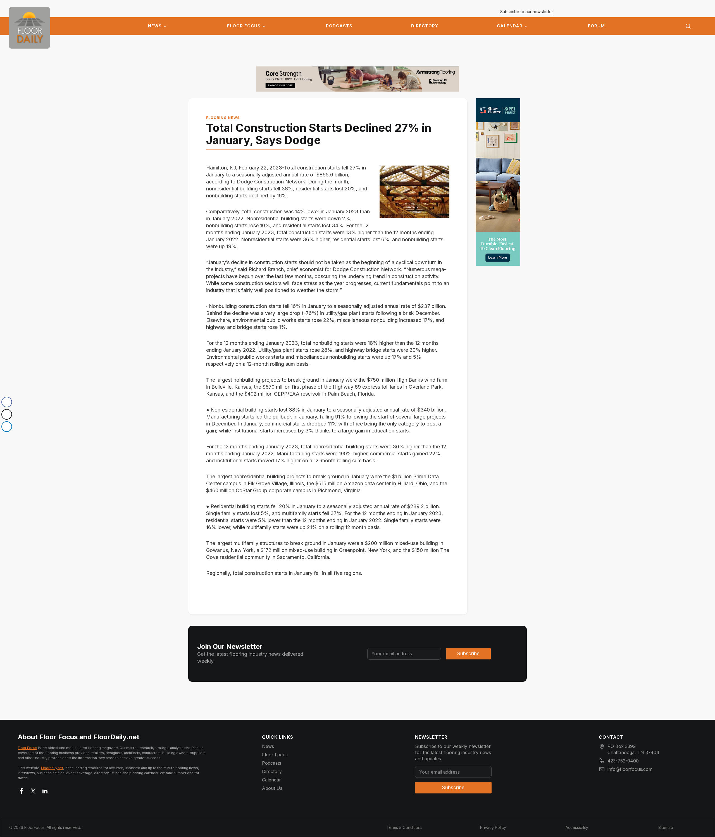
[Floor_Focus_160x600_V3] (357, 79)
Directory (424, 25)
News (155, 25)
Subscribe (468, 653)
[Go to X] (33, 790)
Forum (596, 25)
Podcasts (339, 25)
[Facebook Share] (6, 402)
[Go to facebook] (21, 790)
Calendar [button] (510, 25)
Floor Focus (244, 25)
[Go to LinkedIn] (45, 790)
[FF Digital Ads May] (498, 182)
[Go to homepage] (29, 28)
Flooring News (223, 118)
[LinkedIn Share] (6, 426)
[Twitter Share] (6, 414)
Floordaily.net (52, 768)
